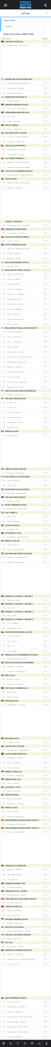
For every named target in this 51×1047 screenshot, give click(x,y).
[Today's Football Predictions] (3, 1043)
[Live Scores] (32, 1043)
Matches (25, 13)
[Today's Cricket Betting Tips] (10, 1043)
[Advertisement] (25, 62)
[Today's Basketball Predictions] (25, 1043)
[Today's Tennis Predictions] (18, 1043)
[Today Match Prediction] (25, 5)
